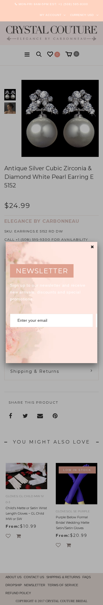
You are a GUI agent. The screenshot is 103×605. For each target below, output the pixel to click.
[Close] (92, 247)
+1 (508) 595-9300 (73, 4)
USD (91, 15)
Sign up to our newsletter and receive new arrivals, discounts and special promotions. (48, 292)
